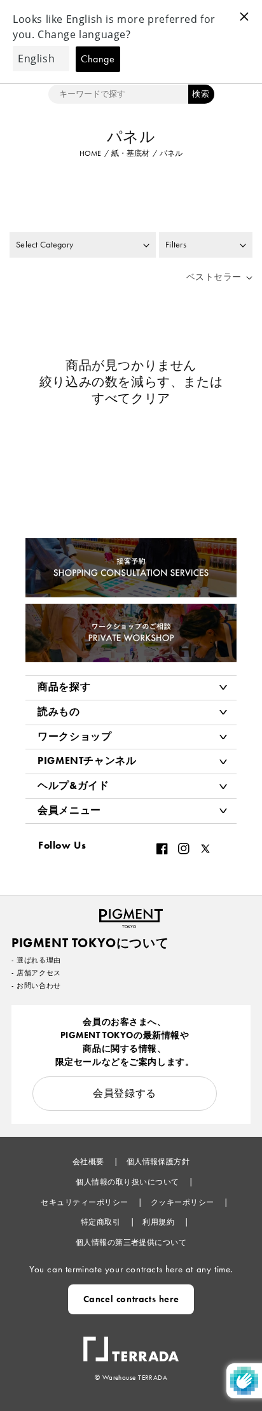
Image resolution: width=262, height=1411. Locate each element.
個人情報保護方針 (158, 1162)
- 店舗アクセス (36, 972)
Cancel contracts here (131, 1299)
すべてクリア (131, 398)
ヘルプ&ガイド (73, 785)
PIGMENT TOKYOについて (90, 943)
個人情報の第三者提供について (131, 1242)
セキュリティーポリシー (85, 1202)
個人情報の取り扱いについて (128, 1182)
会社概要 (89, 1162)
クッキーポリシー (183, 1202)
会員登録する (124, 1093)
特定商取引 (102, 1222)
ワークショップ (74, 736)
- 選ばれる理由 (36, 960)
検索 (201, 94)
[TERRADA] (131, 1342)
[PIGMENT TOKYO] (131, 914)
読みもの (59, 711)
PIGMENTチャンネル (87, 760)
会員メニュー (69, 810)
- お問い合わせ (36, 985)
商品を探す (64, 686)
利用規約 (159, 1222)
